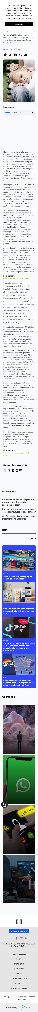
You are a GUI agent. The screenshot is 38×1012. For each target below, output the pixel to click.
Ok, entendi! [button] (19, 24)
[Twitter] (21, 938)
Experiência (7, 573)
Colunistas (19, 964)
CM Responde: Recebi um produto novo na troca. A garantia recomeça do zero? (18, 502)
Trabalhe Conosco (19, 988)
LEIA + (33, 538)
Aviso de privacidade (19, 978)
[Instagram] (16, 938)
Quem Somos (19, 969)
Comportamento (8, 606)
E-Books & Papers (19, 954)
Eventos (19, 959)
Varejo (5, 677)
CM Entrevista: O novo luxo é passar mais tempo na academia (18, 517)
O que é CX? (19, 983)
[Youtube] (26, 938)
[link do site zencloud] (25, 1007)
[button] (5, 55)
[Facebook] (11, 938)
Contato (19, 974)
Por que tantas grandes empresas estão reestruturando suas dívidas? (19, 510)
